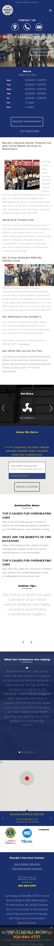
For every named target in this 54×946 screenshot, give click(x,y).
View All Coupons (27, 486)
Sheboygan (18, 454)
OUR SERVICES (40, 52)
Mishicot (44, 447)
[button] (26, 778)
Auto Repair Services (27, 864)
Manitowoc (20, 447)
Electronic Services (40, 363)
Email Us (27, 882)
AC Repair (22, 356)
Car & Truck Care (19, 359)
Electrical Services (19, 363)
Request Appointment (27, 121)
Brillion (32, 450)
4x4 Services (8, 356)
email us (24, 344)
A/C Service (27, 417)
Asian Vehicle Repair (39, 356)
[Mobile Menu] (50, 10)
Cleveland (42, 450)
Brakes (5, 359)
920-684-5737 (30, 213)
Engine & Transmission (14, 367)
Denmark (11, 450)
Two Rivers (33, 447)
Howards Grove (33, 454)
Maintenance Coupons (27, 868)
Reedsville (22, 450)
